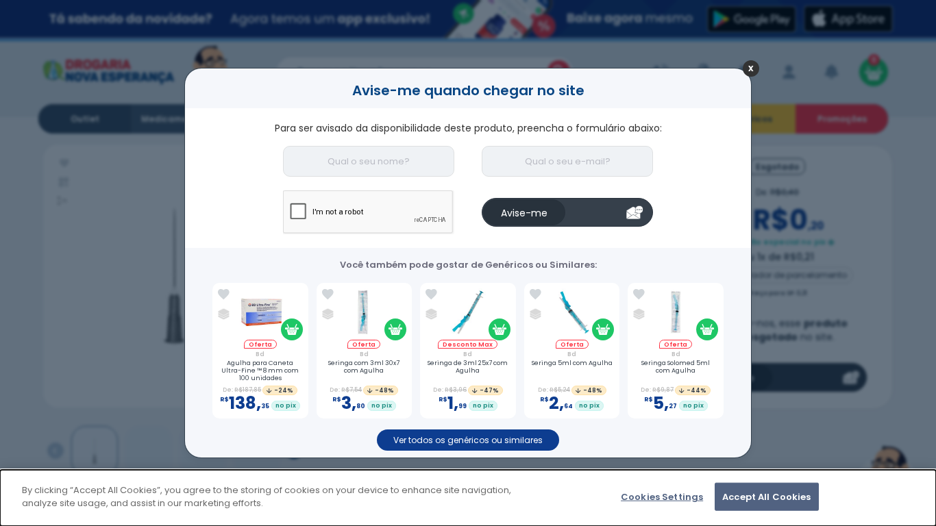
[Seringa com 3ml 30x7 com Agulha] (364, 314)
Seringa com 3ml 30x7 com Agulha (363, 367)
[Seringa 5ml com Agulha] (572, 314)
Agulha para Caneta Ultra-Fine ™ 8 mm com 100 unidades (260, 370)
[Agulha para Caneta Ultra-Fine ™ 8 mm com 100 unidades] (260, 314)
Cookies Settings (662, 496)
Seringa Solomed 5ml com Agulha (675, 367)
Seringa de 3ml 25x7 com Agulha (468, 367)
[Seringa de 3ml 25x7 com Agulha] (467, 314)
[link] (224, 294)
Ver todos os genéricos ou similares (468, 440)
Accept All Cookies (766, 496)
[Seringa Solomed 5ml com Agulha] (676, 314)
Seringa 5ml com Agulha (572, 363)
